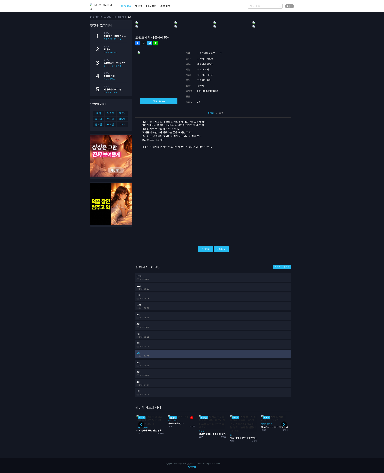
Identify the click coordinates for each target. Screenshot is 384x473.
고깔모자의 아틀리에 (115, 16)
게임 (105, 79)
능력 (115, 52)
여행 (119, 66)
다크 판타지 (108, 39)
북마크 (166, 6)
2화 (142, 383)
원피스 (107, 49)
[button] (284, 424)
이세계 (264, 424)
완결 (140, 6)
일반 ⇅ (287, 267)
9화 (142, 316)
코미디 (110, 52)
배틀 (119, 39)
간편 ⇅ (277, 267)
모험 (111, 66)
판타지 (106, 66)
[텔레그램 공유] (149, 43)
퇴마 (115, 39)
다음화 (219, 249)
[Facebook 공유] (137, 43)
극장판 (152, 6)
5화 (142, 354)
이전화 (207, 249)
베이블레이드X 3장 (113, 89)
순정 (175, 420)
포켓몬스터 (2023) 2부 (114, 62)
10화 (142, 306)
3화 (142, 373)
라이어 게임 (109, 76)
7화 (142, 335)
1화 (142, 393)
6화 (142, 345)
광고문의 (192, 467)
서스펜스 (111, 79)
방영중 (127, 6)
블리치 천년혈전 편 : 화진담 (115, 36)
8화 (142, 325)
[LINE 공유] (155, 43)
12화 (142, 287)
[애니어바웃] (102, 5)
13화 (142, 277)
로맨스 (139, 428)
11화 (142, 297)
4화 (142, 364)
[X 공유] (143, 43)
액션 (105, 52)
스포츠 (114, 92)
